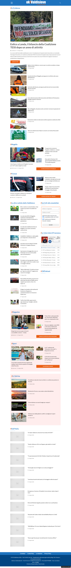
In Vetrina (15, 376)
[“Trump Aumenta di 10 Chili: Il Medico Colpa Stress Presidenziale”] (18, 460)
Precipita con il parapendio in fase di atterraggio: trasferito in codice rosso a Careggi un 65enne (29, 262)
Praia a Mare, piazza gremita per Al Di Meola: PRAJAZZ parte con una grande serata (52, 317)
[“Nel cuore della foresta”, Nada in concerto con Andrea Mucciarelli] (18, 135)
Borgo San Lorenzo (16, 327)
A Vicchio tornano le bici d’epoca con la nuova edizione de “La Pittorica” (52, 358)
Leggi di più (15, 61)
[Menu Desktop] (11, 3)
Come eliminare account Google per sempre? (39, 402)
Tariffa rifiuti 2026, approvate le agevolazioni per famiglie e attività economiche (28, 302)
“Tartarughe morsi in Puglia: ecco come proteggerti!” (40, 467)
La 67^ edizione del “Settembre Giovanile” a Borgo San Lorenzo (50, 349)
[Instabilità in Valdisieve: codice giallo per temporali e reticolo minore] (14, 237)
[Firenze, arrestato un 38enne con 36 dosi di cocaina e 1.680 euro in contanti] (22, 184)
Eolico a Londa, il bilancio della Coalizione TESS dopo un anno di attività (33, 46)
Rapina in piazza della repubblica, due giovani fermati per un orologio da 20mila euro (52, 179)
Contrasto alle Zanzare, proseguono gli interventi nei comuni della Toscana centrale (43, 87)
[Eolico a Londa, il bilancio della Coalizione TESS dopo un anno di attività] (35, 26)
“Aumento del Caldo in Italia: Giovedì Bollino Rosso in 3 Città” (42, 514)
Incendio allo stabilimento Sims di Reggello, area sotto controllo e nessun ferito (28, 228)
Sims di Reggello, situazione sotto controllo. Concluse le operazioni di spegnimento (44, 109)
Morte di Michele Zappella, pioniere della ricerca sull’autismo (43, 502)
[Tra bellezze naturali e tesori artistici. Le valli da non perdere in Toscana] (18, 383)
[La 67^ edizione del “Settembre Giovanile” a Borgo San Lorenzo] (39, 349)
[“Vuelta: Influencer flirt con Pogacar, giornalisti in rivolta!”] (18, 448)
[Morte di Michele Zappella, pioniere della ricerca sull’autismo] (18, 506)
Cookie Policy (30, 553)
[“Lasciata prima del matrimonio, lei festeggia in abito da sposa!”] (18, 483)
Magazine (25, 327)
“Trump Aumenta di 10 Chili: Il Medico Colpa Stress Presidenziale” (44, 456)
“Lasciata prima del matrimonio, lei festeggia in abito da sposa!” (43, 479)
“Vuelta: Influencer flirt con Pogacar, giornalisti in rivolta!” (42, 444)
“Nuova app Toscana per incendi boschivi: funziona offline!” (42, 538)
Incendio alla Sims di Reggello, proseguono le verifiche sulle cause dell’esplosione (43, 76)
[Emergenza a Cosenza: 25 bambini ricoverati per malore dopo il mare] (18, 495)
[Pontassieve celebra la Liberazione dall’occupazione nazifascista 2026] (18, 124)
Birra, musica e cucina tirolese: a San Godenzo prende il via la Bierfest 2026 (29, 208)
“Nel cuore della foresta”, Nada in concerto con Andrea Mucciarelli (43, 130)
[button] (60, 2)
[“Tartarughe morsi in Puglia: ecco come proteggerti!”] (18, 471)
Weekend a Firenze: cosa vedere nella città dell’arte (41, 391)
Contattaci (22, 553)
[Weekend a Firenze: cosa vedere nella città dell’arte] (18, 394)
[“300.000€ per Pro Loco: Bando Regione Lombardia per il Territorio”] (18, 530)
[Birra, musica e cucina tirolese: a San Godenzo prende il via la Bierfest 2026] (14, 208)
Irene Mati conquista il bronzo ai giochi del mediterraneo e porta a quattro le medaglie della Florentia (22, 364)
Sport (13, 359)
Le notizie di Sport (48, 366)
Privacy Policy (47, 553)
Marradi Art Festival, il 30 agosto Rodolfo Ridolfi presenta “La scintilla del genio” (52, 160)
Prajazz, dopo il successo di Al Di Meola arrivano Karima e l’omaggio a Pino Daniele (52, 188)
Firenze (13, 190)
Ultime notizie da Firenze (48, 196)
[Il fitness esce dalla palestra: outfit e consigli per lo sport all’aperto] (18, 417)
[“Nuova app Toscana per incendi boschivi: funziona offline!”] (18, 542)
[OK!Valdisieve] (36, 2)
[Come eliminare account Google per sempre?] (18, 406)
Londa (12, 40)
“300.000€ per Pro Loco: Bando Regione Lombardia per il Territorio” (44, 526)
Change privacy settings (66, 566)
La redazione (39, 553)
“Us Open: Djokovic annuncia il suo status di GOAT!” (40, 432)
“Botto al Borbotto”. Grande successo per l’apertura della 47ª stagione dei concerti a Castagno (29, 271)
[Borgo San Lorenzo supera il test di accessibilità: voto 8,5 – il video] (23, 322)
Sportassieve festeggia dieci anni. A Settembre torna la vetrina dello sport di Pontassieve (29, 252)
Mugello (13, 160)
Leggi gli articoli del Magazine (48, 336)
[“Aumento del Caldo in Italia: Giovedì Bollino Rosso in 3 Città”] (18, 518)
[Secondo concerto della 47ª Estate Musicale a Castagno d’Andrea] (14, 245)
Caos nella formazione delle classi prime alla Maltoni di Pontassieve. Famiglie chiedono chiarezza (43, 98)
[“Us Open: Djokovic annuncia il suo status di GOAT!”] (18, 436)
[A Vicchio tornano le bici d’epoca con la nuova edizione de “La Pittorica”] (39, 358)
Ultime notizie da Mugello (48, 168)
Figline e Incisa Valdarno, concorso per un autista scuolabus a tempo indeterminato (44, 66)
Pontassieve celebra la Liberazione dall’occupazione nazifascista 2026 (44, 119)
